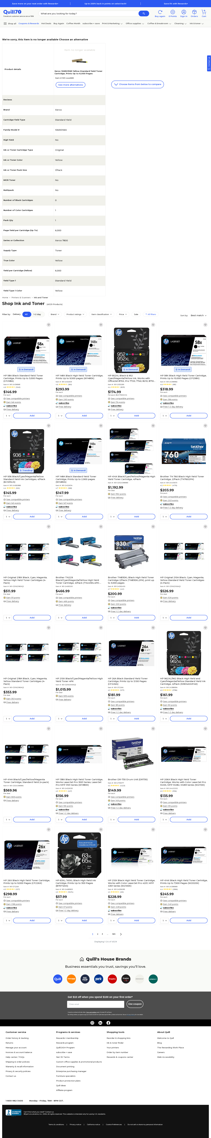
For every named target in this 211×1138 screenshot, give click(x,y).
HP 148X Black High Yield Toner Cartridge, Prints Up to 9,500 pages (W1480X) (79, 377)
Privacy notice (75, 1124)
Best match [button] (197, 315)
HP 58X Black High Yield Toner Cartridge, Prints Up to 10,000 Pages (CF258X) (183, 377)
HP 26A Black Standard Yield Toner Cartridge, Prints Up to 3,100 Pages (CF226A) (128, 681)
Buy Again (59, 23)
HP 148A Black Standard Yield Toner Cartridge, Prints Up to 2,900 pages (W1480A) (76, 479)
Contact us (11, 1076)
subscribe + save (91, 23)
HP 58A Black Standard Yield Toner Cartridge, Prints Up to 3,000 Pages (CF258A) (23, 378)
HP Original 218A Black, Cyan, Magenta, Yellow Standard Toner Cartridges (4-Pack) (25, 681)
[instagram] (92, 1023)
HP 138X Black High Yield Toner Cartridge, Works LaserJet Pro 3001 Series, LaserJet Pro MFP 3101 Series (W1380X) (79, 782)
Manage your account (16, 1047)
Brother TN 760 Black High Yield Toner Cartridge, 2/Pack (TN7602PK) (182, 478)
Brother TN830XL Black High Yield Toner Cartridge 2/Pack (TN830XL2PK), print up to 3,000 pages (131, 580)
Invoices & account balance (19, 1052)
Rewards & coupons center (120, 1057)
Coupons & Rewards (29, 23)
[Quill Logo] (12, 11)
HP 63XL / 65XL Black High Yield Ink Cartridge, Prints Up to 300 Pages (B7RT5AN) (76, 883)
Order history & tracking (17, 1038)
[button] (144, 13)
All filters (151, 314)
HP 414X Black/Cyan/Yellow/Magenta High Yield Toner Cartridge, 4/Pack (131, 478)
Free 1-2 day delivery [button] (173, 406)
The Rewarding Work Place (170, 1047)
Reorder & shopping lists (118, 1038)
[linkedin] (100, 1023)
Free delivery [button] (12, 409)
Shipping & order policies (18, 1062)
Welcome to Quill (165, 1038)
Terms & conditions (56, 1124)
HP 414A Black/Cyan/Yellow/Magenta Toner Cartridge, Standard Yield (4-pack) (26, 781)
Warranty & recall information (20, 1066)
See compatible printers (18, 398)
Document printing (65, 1066)
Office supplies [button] (133, 23)
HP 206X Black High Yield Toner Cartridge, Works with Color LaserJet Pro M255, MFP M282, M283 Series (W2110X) (183, 782)
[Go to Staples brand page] (112, 979)
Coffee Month (73, 23)
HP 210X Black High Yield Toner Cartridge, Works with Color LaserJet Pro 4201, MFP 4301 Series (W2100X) (131, 883)
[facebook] (108, 1023)
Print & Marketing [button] (111, 23)
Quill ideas (61, 1085)
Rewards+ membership (67, 1038)
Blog (159, 1043)
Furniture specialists (66, 1076)
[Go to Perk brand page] (99, 979)
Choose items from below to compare (139, 84)
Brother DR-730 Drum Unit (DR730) (128, 779)
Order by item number (117, 1052)
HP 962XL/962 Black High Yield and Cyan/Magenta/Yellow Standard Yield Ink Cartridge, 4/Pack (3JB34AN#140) (183, 681)
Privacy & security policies (18, 1071)
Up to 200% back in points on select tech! (105, 3)
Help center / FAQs (15, 1057)
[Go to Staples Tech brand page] (126, 979)
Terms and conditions (91, 1012)
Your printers (113, 1047)
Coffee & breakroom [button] (157, 23)
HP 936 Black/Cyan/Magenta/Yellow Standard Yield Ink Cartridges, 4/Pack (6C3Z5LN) (24, 479)
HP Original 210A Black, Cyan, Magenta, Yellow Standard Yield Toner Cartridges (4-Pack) (182, 580)
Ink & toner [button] (195, 23)
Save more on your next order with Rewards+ (35, 3)
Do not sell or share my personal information (145, 1124)
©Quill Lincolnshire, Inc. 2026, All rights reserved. (43, 1114)
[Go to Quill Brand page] (58, 979)
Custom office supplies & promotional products (79, 1062)
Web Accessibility (165, 1057)
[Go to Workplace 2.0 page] (153, 979)
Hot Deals (46, 23)
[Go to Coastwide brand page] (71, 979)
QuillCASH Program (65, 1047)
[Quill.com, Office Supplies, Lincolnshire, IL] (13, 1113)
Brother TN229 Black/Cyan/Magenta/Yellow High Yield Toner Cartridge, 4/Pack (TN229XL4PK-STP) (78, 580)
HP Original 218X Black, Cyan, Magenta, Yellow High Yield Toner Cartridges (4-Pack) (25, 580)
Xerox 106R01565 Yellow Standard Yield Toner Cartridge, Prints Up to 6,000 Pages (78, 72)
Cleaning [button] (179, 23)
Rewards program (64, 1043)
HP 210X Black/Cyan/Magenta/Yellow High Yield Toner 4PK (79, 680)
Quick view (26, 364)
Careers (161, 1052)
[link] (49, 325)
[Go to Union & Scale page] (139, 979)
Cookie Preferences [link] (114, 1124)
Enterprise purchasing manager (71, 1071)
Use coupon (135, 1004)
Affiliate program (64, 1090)
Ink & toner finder (115, 1043)
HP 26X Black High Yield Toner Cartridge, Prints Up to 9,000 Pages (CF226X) (26, 881)
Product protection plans (68, 1081)
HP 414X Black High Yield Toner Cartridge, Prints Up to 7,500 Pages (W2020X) (184, 881)
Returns (9, 1043)
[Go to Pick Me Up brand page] (85, 979)
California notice (93, 1124)
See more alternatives (70, 84)
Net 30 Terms (63, 1057)
